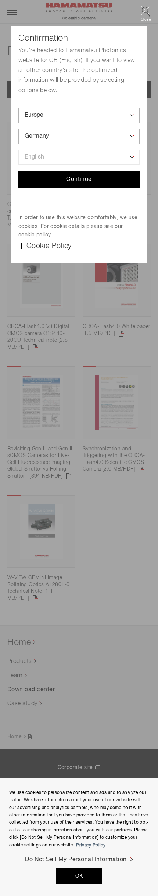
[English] (79, 157)
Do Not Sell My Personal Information (76, 860)
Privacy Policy (90, 845)
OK (79, 876)
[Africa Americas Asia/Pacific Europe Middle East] (79, 115)
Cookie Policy (48, 246)
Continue (79, 179)
